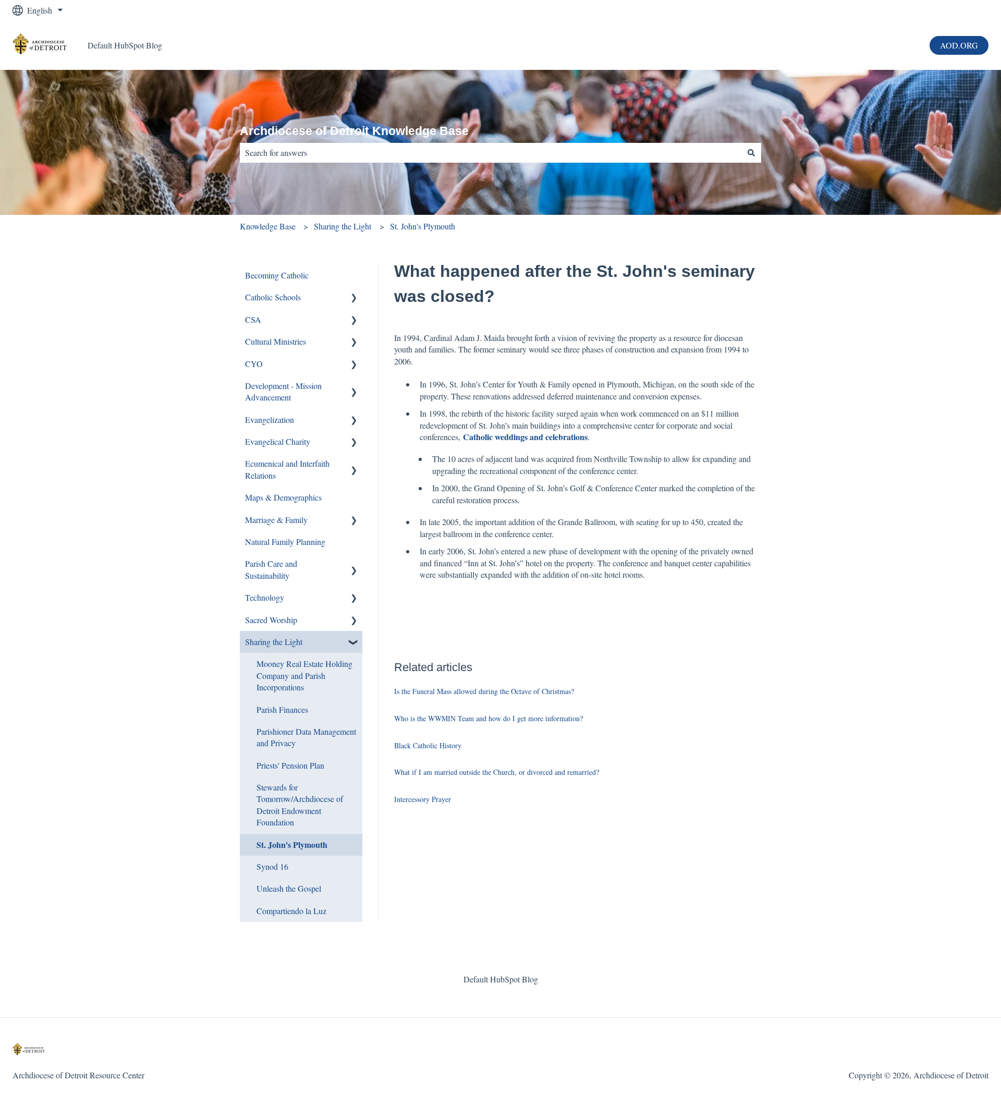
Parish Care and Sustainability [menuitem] (271, 569)
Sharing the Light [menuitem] (273, 641)
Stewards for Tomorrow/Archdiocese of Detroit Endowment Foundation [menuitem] (300, 805)
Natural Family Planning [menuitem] (285, 541)
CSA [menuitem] (253, 319)
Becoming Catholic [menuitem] (277, 275)
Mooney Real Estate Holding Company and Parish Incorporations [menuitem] (304, 675)
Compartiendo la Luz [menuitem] (291, 910)
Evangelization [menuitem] (269, 419)
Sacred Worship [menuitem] (271, 619)
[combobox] (490, 153)
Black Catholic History (427, 745)
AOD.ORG (959, 45)
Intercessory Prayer (422, 799)
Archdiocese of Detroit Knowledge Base (354, 131)
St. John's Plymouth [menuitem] (292, 844)
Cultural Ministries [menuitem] (275, 341)
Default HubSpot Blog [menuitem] (500, 979)
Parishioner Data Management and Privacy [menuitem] (306, 737)
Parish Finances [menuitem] (282, 709)
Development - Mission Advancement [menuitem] (283, 391)
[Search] (751, 153)
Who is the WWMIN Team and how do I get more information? (488, 718)
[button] (354, 298)
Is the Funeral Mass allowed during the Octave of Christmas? (484, 691)
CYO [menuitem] (254, 363)
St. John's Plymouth (422, 226)
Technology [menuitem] (264, 597)
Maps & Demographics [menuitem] (283, 497)
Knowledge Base (268, 226)
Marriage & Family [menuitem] (276, 519)
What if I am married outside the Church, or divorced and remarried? (496, 772)
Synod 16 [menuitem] (272, 866)
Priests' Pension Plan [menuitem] (290, 765)
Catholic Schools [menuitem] (273, 296)
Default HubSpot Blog (125, 45)
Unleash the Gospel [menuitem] (289, 888)
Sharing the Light (342, 226)
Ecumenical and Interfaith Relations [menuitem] (287, 469)
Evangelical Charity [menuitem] (277, 441)
